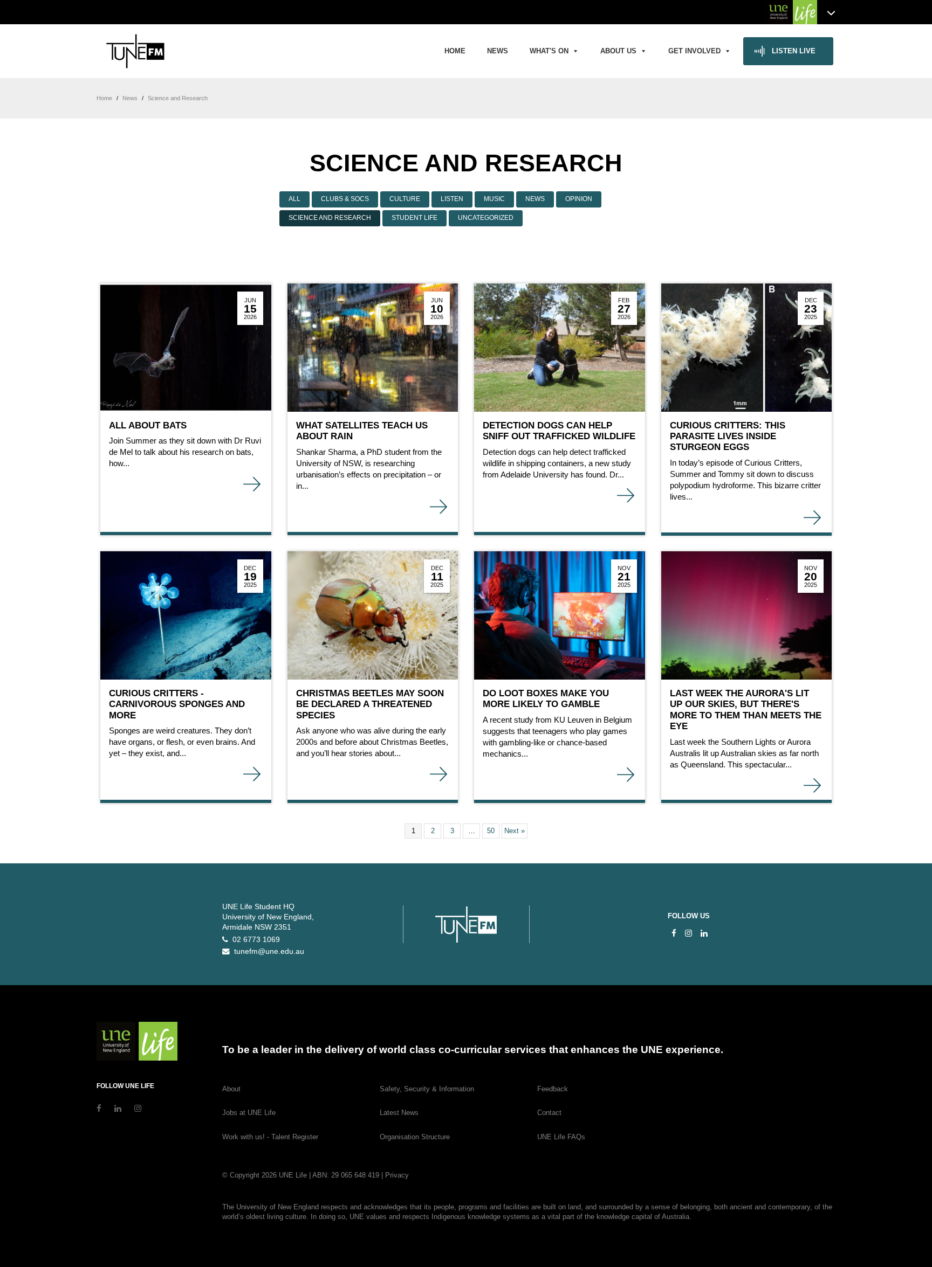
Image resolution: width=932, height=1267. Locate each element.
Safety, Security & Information (427, 1089)
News (497, 51)
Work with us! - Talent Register (270, 1137)
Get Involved (694, 51)
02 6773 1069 (254, 940)
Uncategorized (485, 217)
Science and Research (330, 217)
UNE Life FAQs (561, 1137)
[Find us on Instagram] (688, 933)
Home (454, 51)
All (294, 199)
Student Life (414, 217)
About (231, 1089)
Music (494, 199)
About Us (618, 51)
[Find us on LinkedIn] (704, 933)
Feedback (552, 1089)
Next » (514, 831)
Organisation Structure (415, 1137)
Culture (404, 199)
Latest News (399, 1113)
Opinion (578, 199)
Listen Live (794, 51)
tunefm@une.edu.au (267, 951)
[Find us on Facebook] (673, 933)
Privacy (397, 1175)
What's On (549, 51)
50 (491, 831)
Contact (549, 1113)
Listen (452, 199)
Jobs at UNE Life (249, 1113)
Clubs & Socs (345, 199)
